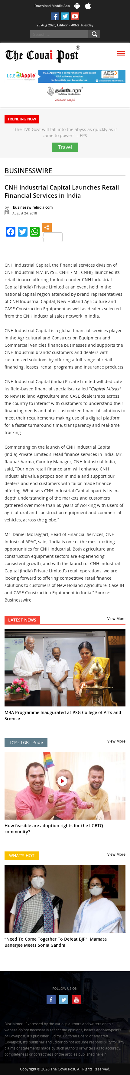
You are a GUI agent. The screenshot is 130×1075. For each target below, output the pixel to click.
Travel (65, 159)
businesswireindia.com (33, 219)
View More (116, 630)
